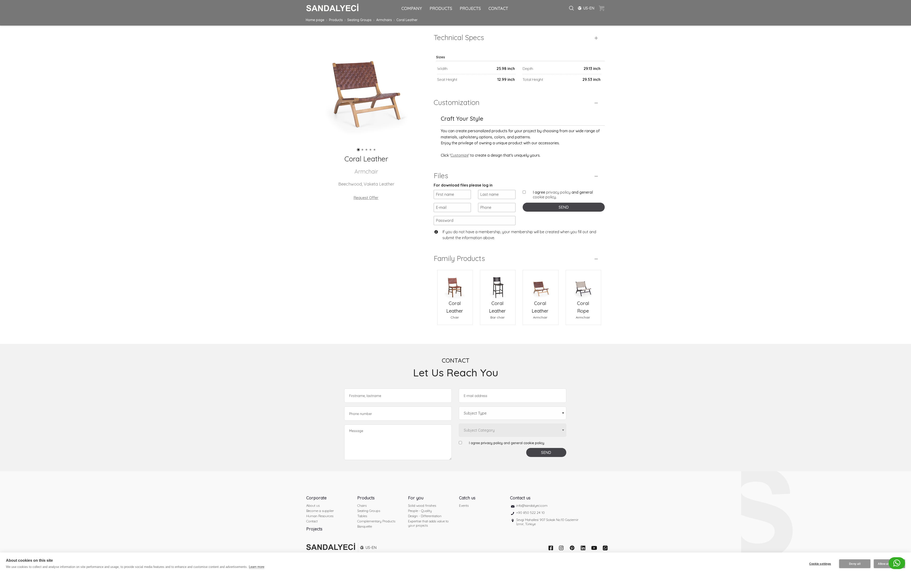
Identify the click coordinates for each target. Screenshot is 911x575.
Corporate (316, 498)
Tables (362, 516)
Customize (460, 155)
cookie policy (544, 197)
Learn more (256, 567)
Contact (312, 521)
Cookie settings (820, 564)
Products (336, 20)
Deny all (854, 564)
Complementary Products (376, 521)
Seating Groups (359, 20)
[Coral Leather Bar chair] (497, 285)
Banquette (364, 526)
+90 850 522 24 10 (530, 513)
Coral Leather (407, 20)
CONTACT (498, 8)
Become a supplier (320, 511)
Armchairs (384, 20)
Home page (315, 20)
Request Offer (365, 197)
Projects (314, 529)
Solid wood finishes (422, 505)
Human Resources (319, 516)
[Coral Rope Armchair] (583, 285)
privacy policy (558, 192)
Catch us (467, 498)
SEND (564, 207)
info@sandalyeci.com (532, 505)
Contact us (520, 498)
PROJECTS (470, 8)
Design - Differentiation (425, 516)
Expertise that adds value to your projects (428, 523)
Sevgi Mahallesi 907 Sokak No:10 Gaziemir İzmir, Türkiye (547, 522)
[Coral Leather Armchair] (540, 285)
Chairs (362, 505)
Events (464, 505)
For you (415, 498)
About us (313, 505)
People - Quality (420, 511)
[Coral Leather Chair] (455, 285)
